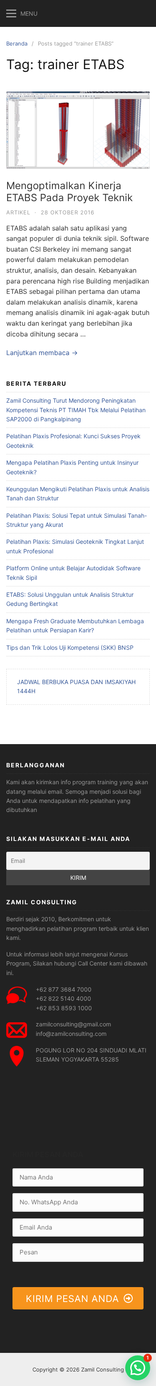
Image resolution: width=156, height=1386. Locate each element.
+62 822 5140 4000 (63, 998)
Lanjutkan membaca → (42, 352)
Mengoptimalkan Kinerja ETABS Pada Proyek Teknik (69, 192)
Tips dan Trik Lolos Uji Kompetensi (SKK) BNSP (70, 647)
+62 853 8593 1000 (64, 1007)
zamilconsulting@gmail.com (73, 1024)
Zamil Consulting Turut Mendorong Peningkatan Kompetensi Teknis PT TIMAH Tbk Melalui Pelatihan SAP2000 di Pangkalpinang (76, 410)
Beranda (16, 43)
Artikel (18, 212)
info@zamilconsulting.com (71, 1033)
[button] (137, 1367)
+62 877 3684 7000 (64, 989)
